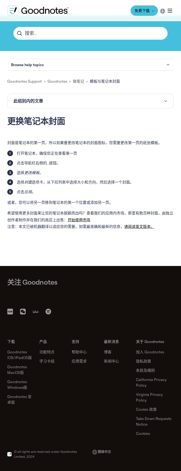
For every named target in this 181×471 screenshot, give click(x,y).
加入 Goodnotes (150, 352)
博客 (107, 352)
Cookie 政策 (146, 409)
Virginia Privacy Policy (149, 397)
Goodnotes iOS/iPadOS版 (19, 355)
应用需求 (79, 361)
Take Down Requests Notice (153, 421)
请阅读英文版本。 (139, 226)
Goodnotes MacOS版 (17, 369)
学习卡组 (46, 361)
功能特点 (46, 352)
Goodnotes (57, 81)
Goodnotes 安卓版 (19, 399)
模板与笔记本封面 (105, 81)
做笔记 (78, 81)
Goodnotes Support (24, 81)
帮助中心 (79, 352)
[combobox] (90, 33)
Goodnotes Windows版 (17, 384)
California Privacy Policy (151, 382)
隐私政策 (143, 361)
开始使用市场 (79, 220)
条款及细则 (145, 370)
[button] (90, 65)
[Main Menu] (170, 10)
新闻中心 (111, 361)
